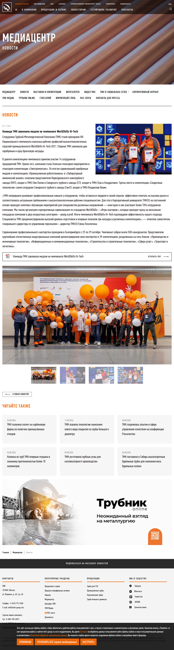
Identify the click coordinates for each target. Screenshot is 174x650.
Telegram (138, 586)
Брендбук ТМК (50, 604)
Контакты (127, 10)
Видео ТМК (90, 92)
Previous (8, 315)
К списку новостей (20, 394)
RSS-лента (85, 98)
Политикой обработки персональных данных (49, 635)
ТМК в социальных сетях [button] (114, 92)
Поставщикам (39, 4)
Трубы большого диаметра (97, 599)
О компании (29, 10)
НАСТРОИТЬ (88, 642)
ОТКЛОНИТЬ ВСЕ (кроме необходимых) (57, 642)
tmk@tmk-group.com (16, 608)
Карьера (62, 4)
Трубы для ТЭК (92, 586)
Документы (49, 617)
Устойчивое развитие (104, 10)
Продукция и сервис (54, 10)
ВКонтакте (138, 591)
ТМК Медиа (8, 98)
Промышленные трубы (95, 591)
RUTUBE (137, 602)
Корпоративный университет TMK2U (86, 4)
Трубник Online (27, 98)
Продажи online (22, 4)
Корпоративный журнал (145, 92)
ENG (170, 4)
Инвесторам (78, 10)
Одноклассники (140, 607)
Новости (24, 92)
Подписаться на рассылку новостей (87, 563)
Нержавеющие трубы (95, 595)
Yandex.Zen (139, 597)
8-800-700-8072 (12, 619)
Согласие (83, 632)
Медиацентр (125, 4)
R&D (52, 4)
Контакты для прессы (108, 98)
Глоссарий (45, 98)
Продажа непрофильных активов (57, 591)
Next (166, 315)
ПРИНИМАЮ (25, 642)
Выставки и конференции (47, 92)
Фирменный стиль (66, 98)
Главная (5, 552)
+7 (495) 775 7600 (16, 603)
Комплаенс (110, 4)
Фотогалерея (73, 92)
